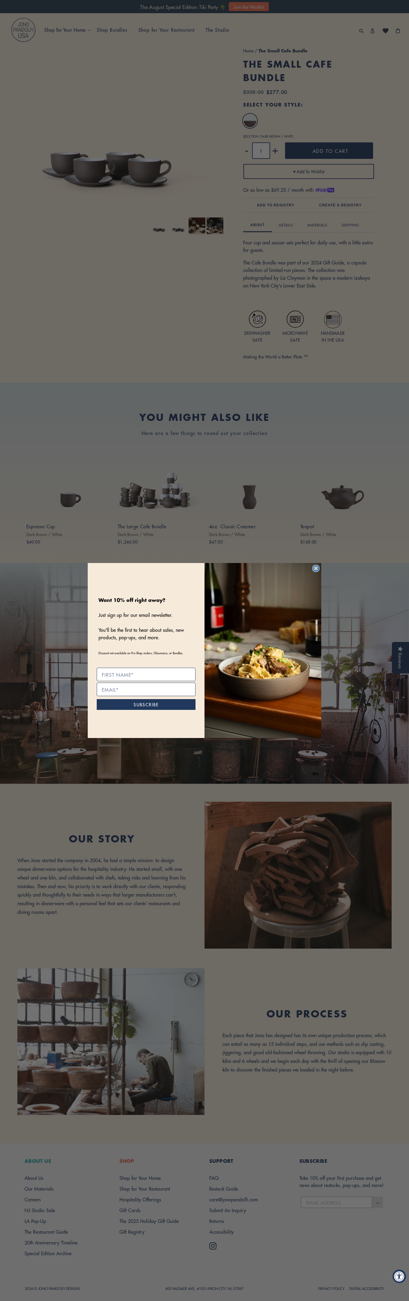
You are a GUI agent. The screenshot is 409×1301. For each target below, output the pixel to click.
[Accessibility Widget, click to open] (399, 1276)
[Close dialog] (316, 568)
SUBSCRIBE (146, 704)
